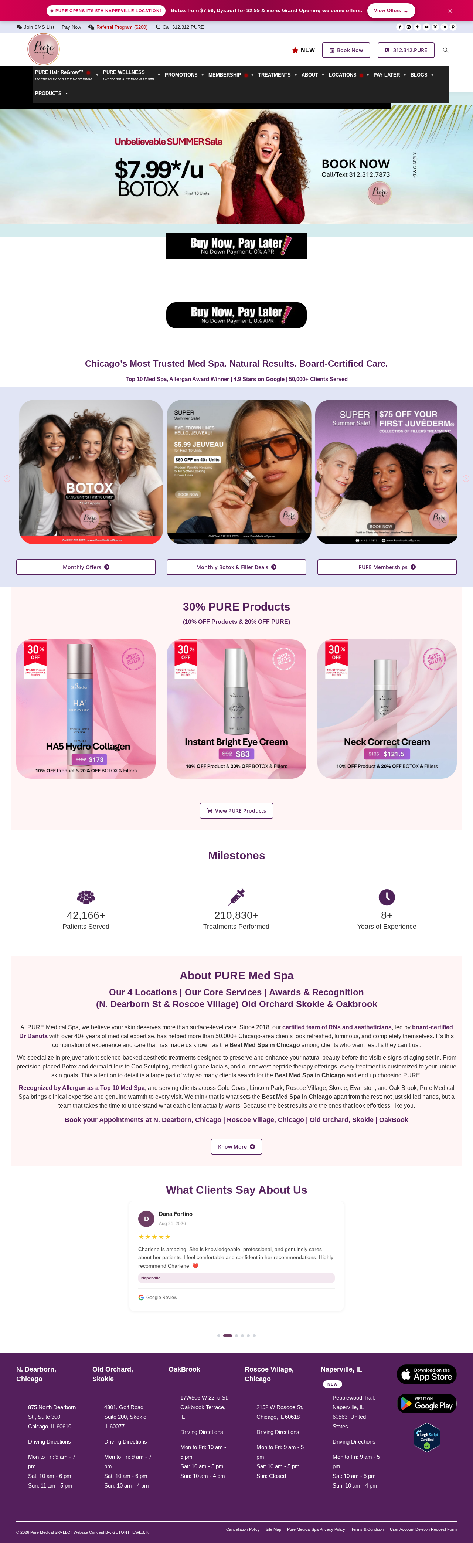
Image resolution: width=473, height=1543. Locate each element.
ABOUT (310, 75)
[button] (132, 75)
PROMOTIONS (181, 75)
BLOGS (419, 75)
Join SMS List (39, 27)
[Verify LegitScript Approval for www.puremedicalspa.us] (427, 1437)
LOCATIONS (343, 75)
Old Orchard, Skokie (342, 1120)
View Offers (391, 10)
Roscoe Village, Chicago (265, 1120)
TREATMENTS (274, 75)
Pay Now (71, 27)
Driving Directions (49, 1441)
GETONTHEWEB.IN (130, 1532)
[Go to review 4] (242, 1331)
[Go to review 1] (218, 1331)
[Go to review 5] (248, 1331)
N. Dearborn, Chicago (187, 1120)
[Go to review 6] (254, 1331)
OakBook (393, 1120)
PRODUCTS (48, 93)
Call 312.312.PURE (183, 27)
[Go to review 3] (236, 1331)
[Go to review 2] (227, 1331)
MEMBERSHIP (225, 75)
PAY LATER (387, 75)
